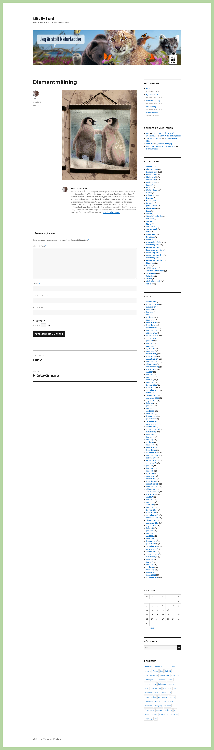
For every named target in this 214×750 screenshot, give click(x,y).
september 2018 (152, 460)
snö (164, 701)
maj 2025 (149, 315)
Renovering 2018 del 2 (154, 255)
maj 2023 (149, 377)
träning (154, 714)
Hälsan (149, 193)
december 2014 (152, 578)
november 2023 (152, 362)
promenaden (150, 697)
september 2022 (152, 398)
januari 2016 (151, 544)
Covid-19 (149, 185)
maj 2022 (149, 408)
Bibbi (167, 667)
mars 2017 (150, 507)
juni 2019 (149, 437)
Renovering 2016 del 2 (155, 250)
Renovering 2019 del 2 (155, 260)
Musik (148, 232)
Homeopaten (151, 201)
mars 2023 (150, 382)
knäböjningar (150, 680)
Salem (157, 701)
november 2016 (152, 518)
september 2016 (152, 523)
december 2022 (152, 390)
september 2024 (152, 336)
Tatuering (150, 276)
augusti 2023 (151, 369)
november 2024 (152, 330)
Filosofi (149, 188)
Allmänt (36, 106)
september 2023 (152, 367)
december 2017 (152, 484)
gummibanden (151, 675)
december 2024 (152, 328)
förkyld (168, 671)
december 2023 (152, 359)
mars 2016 (150, 539)
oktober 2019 (151, 427)
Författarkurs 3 (152, 190)
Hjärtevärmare (152, 95)
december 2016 (152, 515)
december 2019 (152, 421)
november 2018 (152, 455)
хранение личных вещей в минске (160, 146)
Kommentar (39, 246)
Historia (149, 198)
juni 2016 (149, 531)
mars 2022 (150, 414)
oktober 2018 (151, 458)
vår (155, 719)
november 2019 (152, 424)
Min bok (149, 221)
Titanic (149, 279)
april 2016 (150, 536)
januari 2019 (151, 450)
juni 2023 (149, 375)
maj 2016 (149, 533)
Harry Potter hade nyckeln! (163, 133)
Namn (36, 283)
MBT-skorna (156, 688)
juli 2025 (149, 310)
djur (173, 667)
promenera (162, 697)
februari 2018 (151, 479)
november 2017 (152, 486)
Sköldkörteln (151, 268)
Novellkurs (150, 237)
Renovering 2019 (153, 258)
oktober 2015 (151, 552)
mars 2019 (150, 445)
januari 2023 (151, 388)
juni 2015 (149, 562)
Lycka (148, 211)
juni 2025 (150, 312)
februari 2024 (151, 354)
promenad (166, 693)
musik (157, 693)
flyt (161, 671)
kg (179, 675)
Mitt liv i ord (43, 18)
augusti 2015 (151, 557)
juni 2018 (149, 468)
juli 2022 (149, 403)
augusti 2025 (151, 307)
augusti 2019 (151, 432)
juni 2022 (150, 406)
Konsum (162, 680)
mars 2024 (150, 351)
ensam (148, 671)
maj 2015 (149, 565)
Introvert (149, 203)
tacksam (168, 710)
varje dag (174, 714)
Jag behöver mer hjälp (163, 144)
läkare (147, 684)
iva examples (151, 136)
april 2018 (150, 473)
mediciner (167, 688)
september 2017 (152, 492)
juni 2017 (149, 500)
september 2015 (152, 554)
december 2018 (152, 453)
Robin (172, 697)
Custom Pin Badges (153, 138)
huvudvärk (164, 675)
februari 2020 (151, 416)
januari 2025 (151, 325)
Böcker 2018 (151, 177)
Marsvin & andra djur (154, 216)
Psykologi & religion (154, 242)
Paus (148, 89)
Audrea (149, 144)
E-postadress (41, 296)
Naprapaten (150, 234)
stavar (170, 701)
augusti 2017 (151, 494)
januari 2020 (151, 419)
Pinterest (149, 240)
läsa (154, 684)
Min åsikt (150, 219)
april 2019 (150, 442)
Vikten (148, 284)
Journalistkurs (152, 206)
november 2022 (152, 393)
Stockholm (149, 710)
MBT (147, 688)
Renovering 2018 (152, 253)
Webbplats (38, 308)
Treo (146, 714)
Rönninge (150, 263)
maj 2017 (149, 502)
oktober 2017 (151, 489)
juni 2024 (150, 343)
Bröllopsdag (151, 107)
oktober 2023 (151, 364)
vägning (148, 719)
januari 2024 (151, 356)
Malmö (149, 214)
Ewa (34, 99)
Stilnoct (167, 706)
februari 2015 (151, 572)
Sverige (159, 710)
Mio (175, 688)
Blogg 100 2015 (152, 169)
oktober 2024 (151, 333)
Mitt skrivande (152, 229)
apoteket (148, 667)
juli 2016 (149, 528)
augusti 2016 (151, 526)
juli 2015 (149, 559)
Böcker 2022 (151, 182)
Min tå (148, 224)
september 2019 (152, 429)
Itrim (173, 675)
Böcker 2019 (151, 180)
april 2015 (150, 567)
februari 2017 (151, 510)
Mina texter (150, 227)
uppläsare (163, 714)
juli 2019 (149, 434)
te (175, 710)
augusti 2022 (151, 401)
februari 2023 (151, 385)
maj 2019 (149, 440)
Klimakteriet (151, 208)
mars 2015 (150, 570)
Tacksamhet (151, 273)
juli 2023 (149, 372)
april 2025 (150, 317)
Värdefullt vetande (153, 281)
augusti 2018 (151, 463)
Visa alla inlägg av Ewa (111, 212)
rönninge (149, 701)
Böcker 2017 (151, 175)
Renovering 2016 (153, 247)
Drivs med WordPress (53, 739)
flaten (155, 671)
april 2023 (150, 380)
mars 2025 (150, 320)
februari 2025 (151, 323)
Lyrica (170, 680)
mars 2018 (150, 476)
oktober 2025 (151, 302)
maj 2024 (149, 346)
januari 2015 (151, 575)
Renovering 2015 (152, 245)
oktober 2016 (151, 520)
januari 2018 (151, 481)
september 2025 (152, 304)
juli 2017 (149, 497)
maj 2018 (149, 471)
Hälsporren (150, 195)
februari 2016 (151, 541)
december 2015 (152, 546)
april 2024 (150, 349)
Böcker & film (151, 172)
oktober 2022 (151, 395)
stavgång (158, 706)
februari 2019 (151, 447)
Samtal (149, 266)
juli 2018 (149, 466)
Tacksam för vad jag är (155, 271)
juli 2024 (149, 341)
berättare (158, 667)
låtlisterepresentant (166, 684)
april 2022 (150, 411)
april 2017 (150, 505)
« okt (152, 628)
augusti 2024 (151, 338)
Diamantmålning (153, 101)
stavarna (148, 706)
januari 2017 (151, 513)
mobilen (148, 693)
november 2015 (152, 549)
